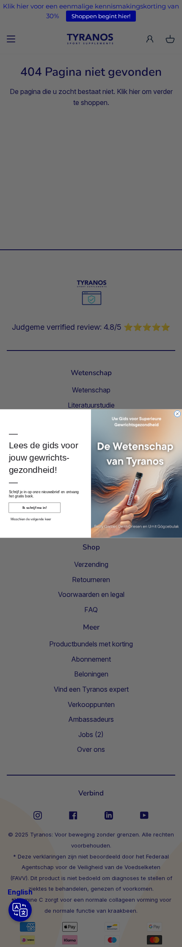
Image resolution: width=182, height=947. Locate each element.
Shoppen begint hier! (101, 16)
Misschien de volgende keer (31, 519)
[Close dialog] (177, 414)
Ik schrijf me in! (34, 508)
